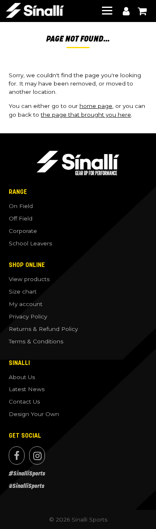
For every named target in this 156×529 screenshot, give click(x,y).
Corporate (23, 231)
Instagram (37, 455)
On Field (21, 206)
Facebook (17, 455)
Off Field (20, 218)
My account (126, 11)
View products (29, 279)
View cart (142, 11)
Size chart (23, 291)
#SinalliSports (27, 473)
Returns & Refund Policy (43, 329)
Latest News (27, 389)
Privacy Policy (28, 316)
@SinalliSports (27, 486)
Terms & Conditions (36, 341)
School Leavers (30, 243)
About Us (22, 377)
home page (95, 106)
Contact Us (24, 401)
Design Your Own (34, 414)
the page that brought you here (86, 114)
